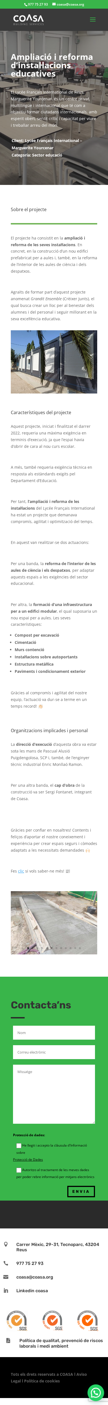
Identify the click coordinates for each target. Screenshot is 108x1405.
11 (75, 948)
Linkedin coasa (32, 1290)
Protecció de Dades (28, 1159)
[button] (96, 1392)
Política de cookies (42, 1381)
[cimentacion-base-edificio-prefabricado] (54, 954)
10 (70, 948)
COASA (67, 1374)
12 (80, 948)
